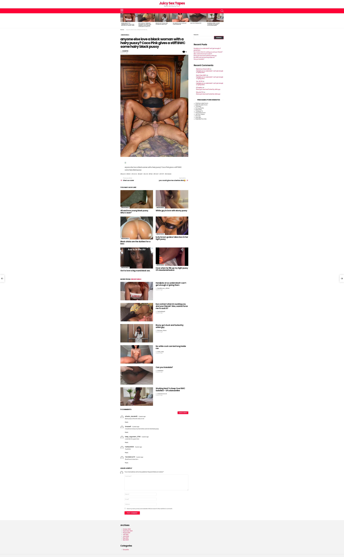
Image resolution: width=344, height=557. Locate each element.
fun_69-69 (199, 81)
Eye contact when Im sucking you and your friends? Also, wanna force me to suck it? (144, 24)
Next (223, 20)
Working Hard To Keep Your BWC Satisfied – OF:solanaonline (213, 24)
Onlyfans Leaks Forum (201, 103)
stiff (162, 174)
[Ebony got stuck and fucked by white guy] (163, 17)
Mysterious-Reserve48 (202, 69)
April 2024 (126, 540)
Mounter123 (199, 92)
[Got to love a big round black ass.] (136, 258)
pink (151, 174)
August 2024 (126, 532)
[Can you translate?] (197, 17)
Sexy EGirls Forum (200, 112)
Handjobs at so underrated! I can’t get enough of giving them (127, 24)
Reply (126, 422)
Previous (121, 20)
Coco (135, 174)
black (124, 174)
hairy (141, 174)
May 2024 (125, 538)
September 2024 (127, 531)
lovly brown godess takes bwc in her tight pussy (172, 238)
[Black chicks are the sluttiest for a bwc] (136, 228)
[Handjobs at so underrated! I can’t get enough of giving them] (129, 17)
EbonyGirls (125, 207)
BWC (129, 174)
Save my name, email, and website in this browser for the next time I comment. (149, 508)
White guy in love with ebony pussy (171, 210)
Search (196, 34)
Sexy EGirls (198, 109)
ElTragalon (199, 87)
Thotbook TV (199, 111)
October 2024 (127, 529)
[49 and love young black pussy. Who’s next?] (136, 199)
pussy (157, 174)
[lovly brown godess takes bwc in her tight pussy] (172, 226)
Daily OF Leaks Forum (201, 105)
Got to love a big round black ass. (135, 270)
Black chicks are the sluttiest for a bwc (135, 242)
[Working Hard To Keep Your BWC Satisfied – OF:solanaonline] (215, 17)
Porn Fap (197, 116)
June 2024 (126, 536)
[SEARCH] (222, 11)
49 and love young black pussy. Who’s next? (134, 211)
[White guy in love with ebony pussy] (172, 199)
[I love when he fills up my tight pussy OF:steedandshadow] (172, 256)
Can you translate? (195, 23)
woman (168, 174)
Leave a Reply (183, 412)
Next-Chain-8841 (201, 75)
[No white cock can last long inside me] (180, 17)
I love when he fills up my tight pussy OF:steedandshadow (172, 269)
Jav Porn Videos (200, 114)
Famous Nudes (199, 108)
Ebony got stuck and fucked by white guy (162, 23)
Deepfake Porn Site (200, 119)
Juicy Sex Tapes (172, 3)
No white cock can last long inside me (180, 23)
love (146, 174)
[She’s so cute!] (2, 278)
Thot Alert (198, 106)
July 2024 (125, 534)
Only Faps (198, 117)
